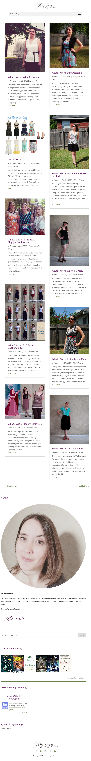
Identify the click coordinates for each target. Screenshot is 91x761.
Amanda (13, 81)
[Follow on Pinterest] (41, 751)
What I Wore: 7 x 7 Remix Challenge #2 (21, 346)
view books (24, 712)
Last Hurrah (14, 159)
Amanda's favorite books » (76, 678)
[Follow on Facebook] (36, 751)
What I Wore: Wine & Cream (23, 77)
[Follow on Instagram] (45, 751)
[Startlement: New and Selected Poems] (30, 672)
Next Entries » (83, 486)
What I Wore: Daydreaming (67, 72)
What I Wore (34, 81)
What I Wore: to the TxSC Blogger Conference (22, 241)
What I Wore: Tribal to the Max (69, 359)
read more (12, 106)
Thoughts (32, 246)
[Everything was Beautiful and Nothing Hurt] (7, 672)
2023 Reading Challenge (14, 697)
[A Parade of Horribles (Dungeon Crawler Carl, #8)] (18, 672)
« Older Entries (11, 486)
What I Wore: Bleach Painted (68, 448)
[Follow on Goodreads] (50, 751)
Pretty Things (35, 163)
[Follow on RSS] (55, 751)
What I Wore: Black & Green (67, 270)
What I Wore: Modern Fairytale (25, 423)
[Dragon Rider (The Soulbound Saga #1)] (53, 671)
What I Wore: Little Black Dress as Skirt (69, 174)
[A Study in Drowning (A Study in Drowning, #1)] (41, 671)
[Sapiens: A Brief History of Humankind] (65, 671)
